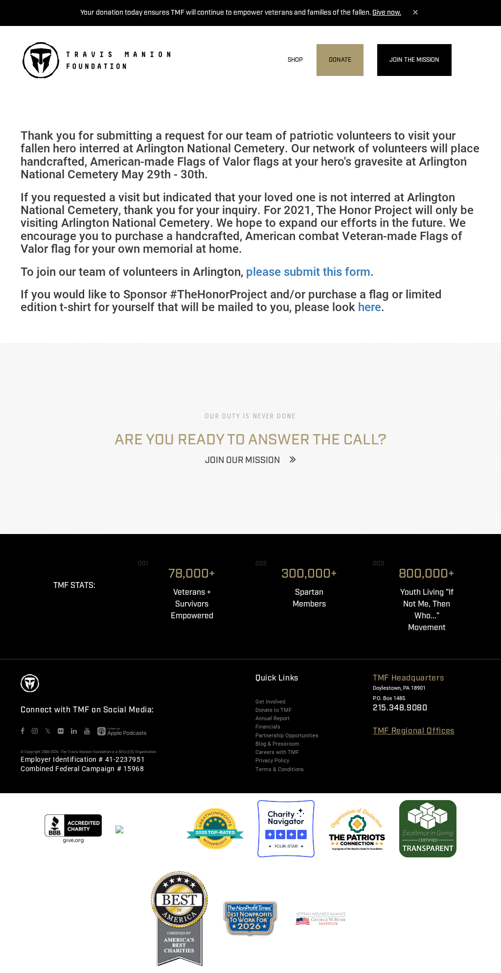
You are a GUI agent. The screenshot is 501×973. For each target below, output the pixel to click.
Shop (295, 60)
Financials (267, 726)
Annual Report (272, 718)
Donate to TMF (273, 709)
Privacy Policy (272, 760)
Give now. (386, 12)
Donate (340, 60)
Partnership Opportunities (287, 735)
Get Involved (270, 701)
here (369, 307)
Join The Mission (414, 60)
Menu (472, 60)
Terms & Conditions (279, 769)
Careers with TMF (277, 752)
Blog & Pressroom (277, 743)
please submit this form (308, 271)
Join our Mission (242, 460)
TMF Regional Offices (414, 731)
